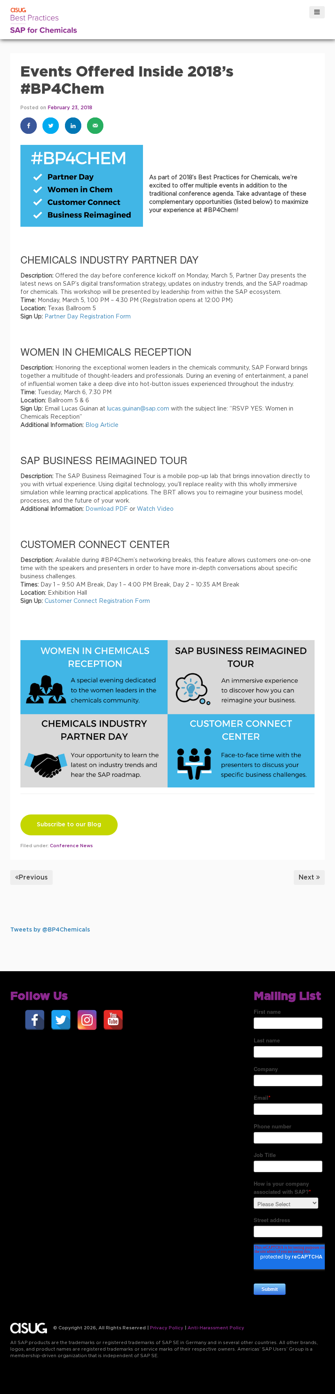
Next (306, 877)
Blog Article (101, 425)
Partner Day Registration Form (88, 317)
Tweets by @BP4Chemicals (50, 930)
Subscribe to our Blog (69, 825)
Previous (33, 877)
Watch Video (155, 509)
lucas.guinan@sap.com (138, 409)
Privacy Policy (166, 1328)
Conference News (71, 846)
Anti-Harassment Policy (216, 1328)
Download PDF (106, 509)
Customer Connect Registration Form (97, 601)
